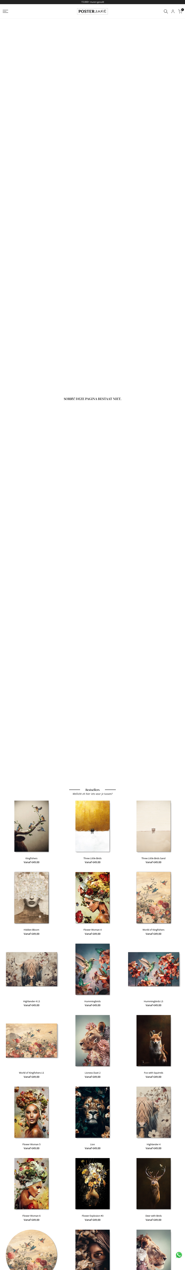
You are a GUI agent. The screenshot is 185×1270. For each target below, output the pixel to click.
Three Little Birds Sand (153, 858)
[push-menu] (5, 11)
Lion (92, 1144)
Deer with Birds (153, 1215)
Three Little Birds (92, 858)
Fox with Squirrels (153, 1072)
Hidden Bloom (31, 929)
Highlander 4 (153, 1144)
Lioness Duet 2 (92, 1072)
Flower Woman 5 (31, 1144)
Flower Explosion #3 (92, 1215)
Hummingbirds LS (153, 1001)
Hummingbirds (92, 1001)
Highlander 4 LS (31, 1001)
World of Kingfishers (153, 929)
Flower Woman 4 (92, 929)
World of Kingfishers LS (31, 1072)
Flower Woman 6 (31, 1215)
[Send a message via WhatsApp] (179, 1255)
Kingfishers (31, 858)
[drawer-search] (166, 11)
